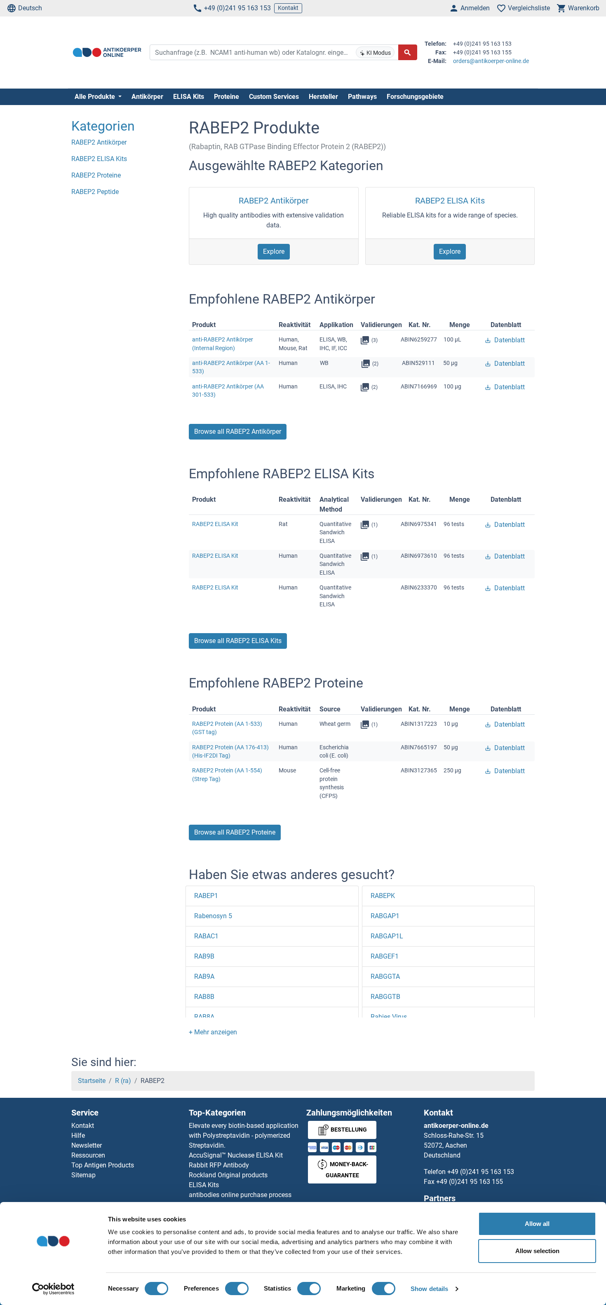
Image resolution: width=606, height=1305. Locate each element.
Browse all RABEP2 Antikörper (237, 431)
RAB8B (204, 997)
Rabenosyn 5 (213, 916)
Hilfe (78, 1135)
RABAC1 (206, 936)
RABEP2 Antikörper (274, 201)
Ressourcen (88, 1155)
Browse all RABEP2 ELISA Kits (238, 641)
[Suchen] (407, 52)
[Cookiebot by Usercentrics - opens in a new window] (53, 1289)
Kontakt (288, 8)
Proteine (226, 97)
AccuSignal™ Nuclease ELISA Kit (236, 1155)
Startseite (92, 1081)
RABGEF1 (385, 956)
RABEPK (383, 896)
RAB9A (204, 976)
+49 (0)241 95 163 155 (469, 1182)
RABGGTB (385, 997)
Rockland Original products (228, 1175)
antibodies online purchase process (240, 1195)
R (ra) (123, 1081)
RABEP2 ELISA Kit (215, 524)
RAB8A (204, 1017)
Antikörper (147, 97)
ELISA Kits (188, 97)
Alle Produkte (96, 97)
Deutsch (30, 8)
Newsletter (86, 1145)
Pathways (362, 97)
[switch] (237, 1288)
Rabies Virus (389, 1017)
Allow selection (537, 1250)
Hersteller (323, 97)
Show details (429, 1288)
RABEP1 (206, 896)
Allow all (537, 1223)
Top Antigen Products (102, 1165)
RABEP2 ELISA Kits (450, 201)
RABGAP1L (387, 936)
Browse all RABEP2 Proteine (234, 832)
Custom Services (274, 97)
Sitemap (83, 1175)
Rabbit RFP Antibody (219, 1165)
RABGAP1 (385, 916)
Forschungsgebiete (415, 97)
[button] (213, 1032)
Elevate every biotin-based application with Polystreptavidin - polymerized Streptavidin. (243, 1135)
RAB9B (204, 956)
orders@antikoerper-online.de (491, 61)
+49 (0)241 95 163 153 (237, 8)
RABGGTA (385, 976)
